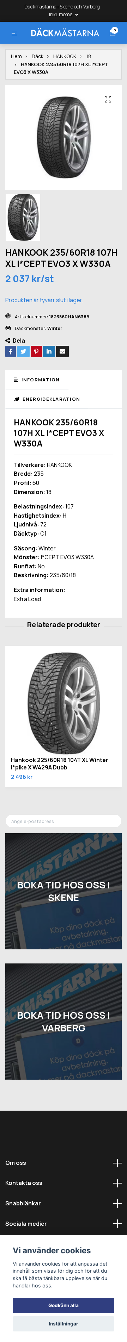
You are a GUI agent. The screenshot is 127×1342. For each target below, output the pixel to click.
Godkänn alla (63, 1305)
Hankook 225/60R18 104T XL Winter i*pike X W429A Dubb (59, 789)
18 (88, 82)
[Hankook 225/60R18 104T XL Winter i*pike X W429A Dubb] (63, 730)
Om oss (15, 1189)
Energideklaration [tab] (50, 425)
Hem (16, 82)
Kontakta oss (23, 1209)
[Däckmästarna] (63, 44)
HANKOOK (64, 82)
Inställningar (63, 1324)
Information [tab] (40, 405)
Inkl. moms (61, 14)
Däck (37, 82)
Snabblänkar (23, 1229)
